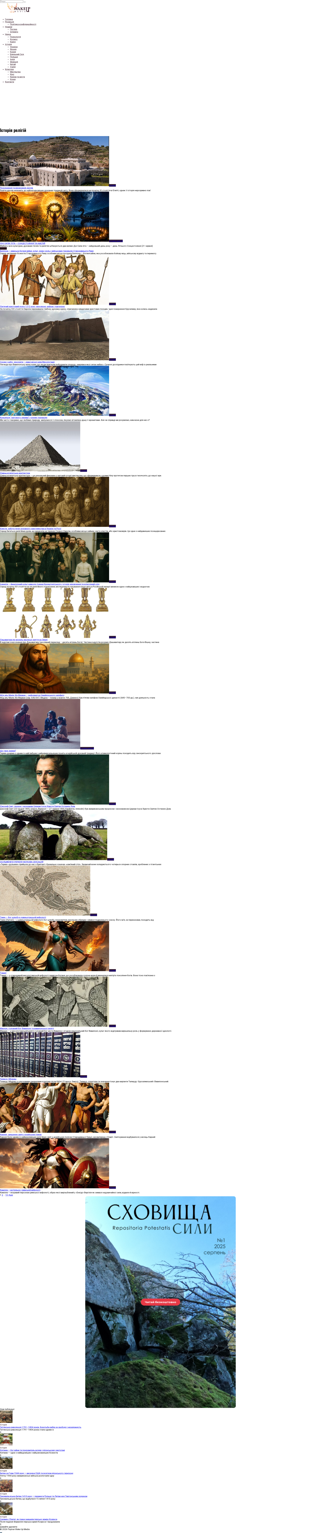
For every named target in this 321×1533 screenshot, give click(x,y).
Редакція (9, 22)
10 (6, 1195)
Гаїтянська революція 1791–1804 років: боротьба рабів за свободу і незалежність (40, 1427)
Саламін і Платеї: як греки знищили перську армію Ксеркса (28, 1519)
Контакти (9, 82)
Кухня (13, 79)
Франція (14, 62)
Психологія (15, 37)
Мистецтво (15, 72)
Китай (13, 64)
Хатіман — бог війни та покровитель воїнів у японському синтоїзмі (32, 1450)
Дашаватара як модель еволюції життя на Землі (24, 639)
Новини (8, 27)
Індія (12, 59)
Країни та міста (17, 77)
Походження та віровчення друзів (16, 188)
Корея (13, 52)
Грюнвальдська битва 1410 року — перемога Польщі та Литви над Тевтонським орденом (43, 1496)
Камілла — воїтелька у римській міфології (20, 1190)
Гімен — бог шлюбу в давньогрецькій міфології (23, 917)
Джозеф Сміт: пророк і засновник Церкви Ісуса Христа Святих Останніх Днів (37, 806)
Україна (14, 47)
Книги (13, 42)
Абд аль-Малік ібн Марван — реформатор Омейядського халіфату (32, 695)
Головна (9, 19)
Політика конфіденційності (23, 24)
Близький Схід (17, 54)
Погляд (13, 29)
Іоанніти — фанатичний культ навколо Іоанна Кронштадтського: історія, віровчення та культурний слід (49, 584)
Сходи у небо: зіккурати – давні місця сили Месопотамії (27, 362)
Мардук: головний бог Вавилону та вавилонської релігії (27, 1028)
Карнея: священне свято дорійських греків (21, 1134)
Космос (14, 39)
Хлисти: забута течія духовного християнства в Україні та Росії (30, 528)
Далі (10, 1195)
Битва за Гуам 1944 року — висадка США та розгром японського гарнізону (36, 1473)
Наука (8, 34)
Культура (9, 69)
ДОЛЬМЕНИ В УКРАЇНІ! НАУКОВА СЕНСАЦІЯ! (21, 862)
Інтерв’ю (14, 32)
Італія (13, 67)
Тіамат (3, 973)
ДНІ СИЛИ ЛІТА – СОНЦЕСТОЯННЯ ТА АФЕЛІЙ (22, 243)
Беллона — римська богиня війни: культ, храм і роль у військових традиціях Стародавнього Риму (47, 251)
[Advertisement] (160, 102)
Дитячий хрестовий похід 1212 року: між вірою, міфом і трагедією (32, 306)
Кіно (12, 74)
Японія (13, 49)
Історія (8, 44)
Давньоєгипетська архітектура (15, 473)
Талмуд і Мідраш (8, 1079)
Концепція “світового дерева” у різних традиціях (23, 417)
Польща (14, 57)
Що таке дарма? (8, 750)
